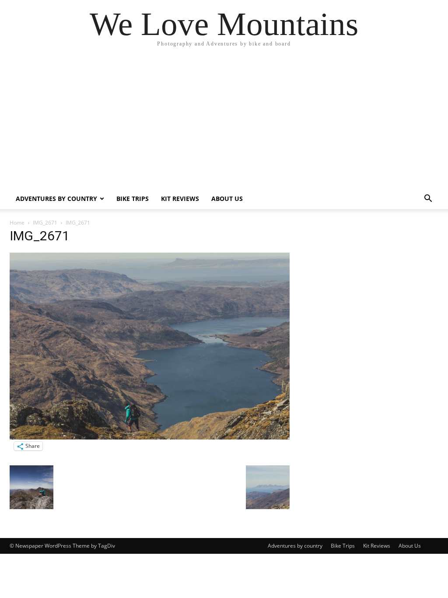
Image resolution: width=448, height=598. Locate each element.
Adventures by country (56, 198)
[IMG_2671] (150, 437)
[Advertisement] (224, 122)
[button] (427, 199)
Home (17, 222)
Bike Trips (132, 198)
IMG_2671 (45, 222)
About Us (227, 198)
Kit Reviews (180, 198)
